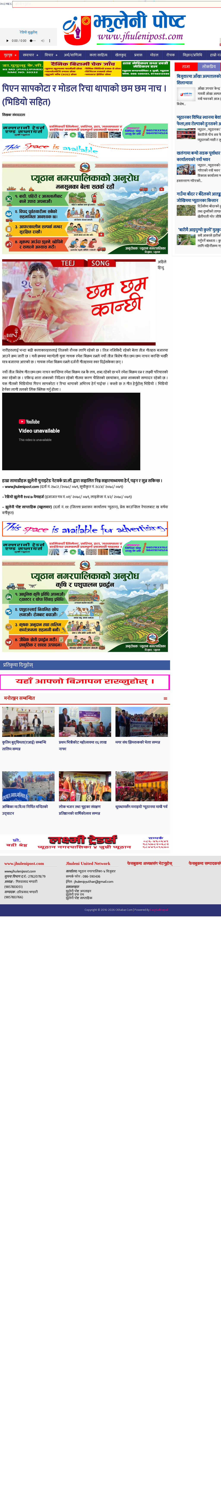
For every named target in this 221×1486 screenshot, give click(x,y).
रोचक (170, 55)
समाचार (28, 55)
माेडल (154, 55)
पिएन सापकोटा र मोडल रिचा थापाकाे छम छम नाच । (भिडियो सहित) (84, 95)
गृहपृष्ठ (8, 55)
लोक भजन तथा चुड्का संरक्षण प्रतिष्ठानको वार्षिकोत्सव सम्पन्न (80, 810)
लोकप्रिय (209, 66)
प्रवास (138, 55)
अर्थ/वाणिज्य (73, 55)
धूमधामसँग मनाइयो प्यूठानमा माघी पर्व (141, 807)
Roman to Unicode (99, 3)
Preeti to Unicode (44, 3)
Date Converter (126, 3)
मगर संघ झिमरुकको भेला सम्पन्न (137, 742)
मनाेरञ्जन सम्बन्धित (19, 698)
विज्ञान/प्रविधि (192, 55)
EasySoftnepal (159, 909)
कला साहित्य (98, 55)
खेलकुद (120, 55)
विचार (49, 55)
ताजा (186, 66)
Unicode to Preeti (71, 3)
